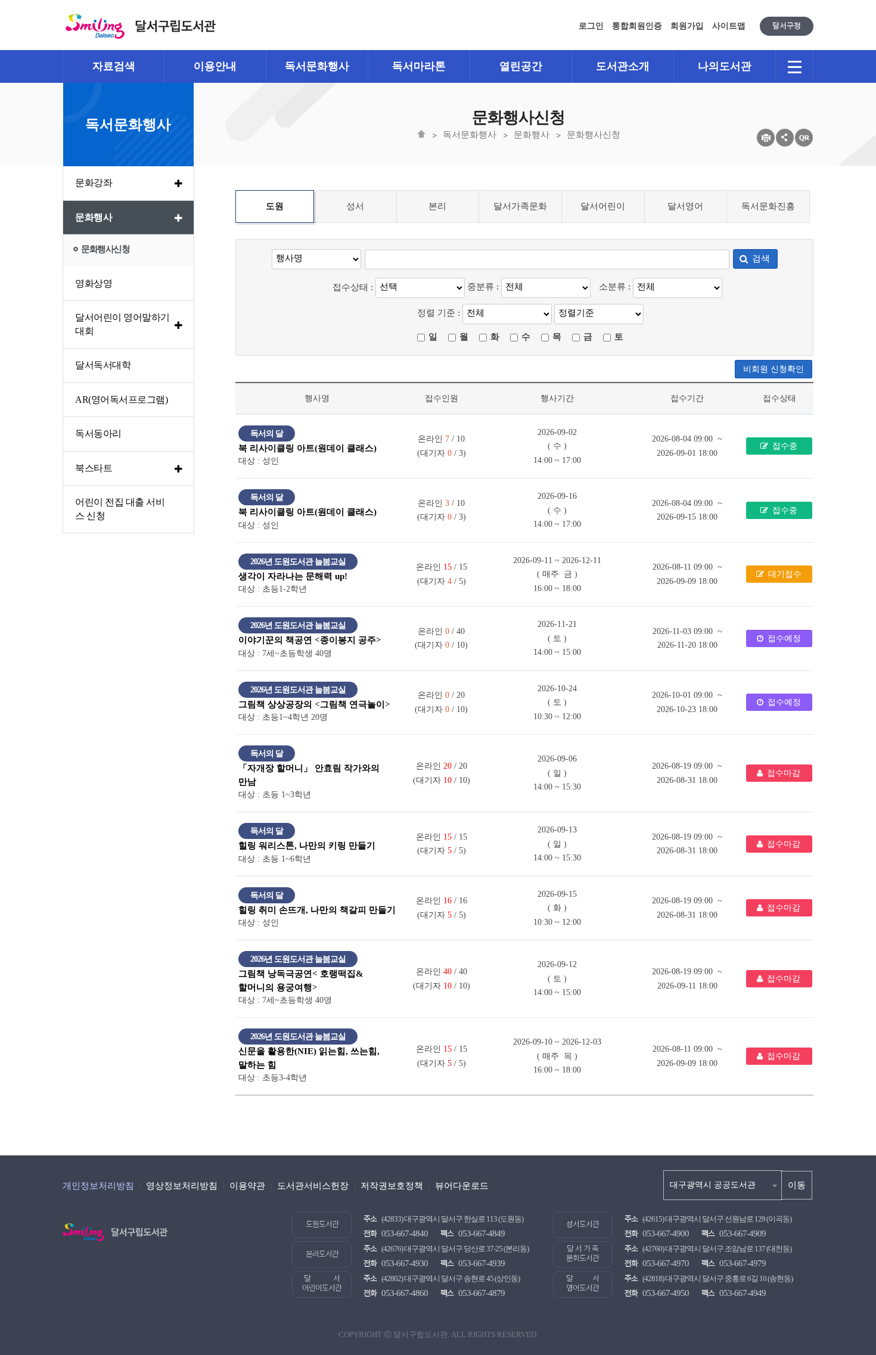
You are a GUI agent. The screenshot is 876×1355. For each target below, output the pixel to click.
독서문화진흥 (768, 206)
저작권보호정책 (392, 1186)
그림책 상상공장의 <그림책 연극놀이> (314, 704)
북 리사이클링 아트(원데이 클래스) (307, 448)
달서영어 (685, 206)
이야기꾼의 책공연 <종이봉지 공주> (309, 640)
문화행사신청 (593, 134)
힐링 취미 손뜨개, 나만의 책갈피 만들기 (317, 910)
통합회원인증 (637, 25)
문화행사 (531, 134)
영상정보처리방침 (182, 1186)
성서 (355, 206)
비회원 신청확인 (773, 369)
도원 (275, 206)
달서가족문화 (520, 206)
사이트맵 (728, 25)
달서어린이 (602, 206)
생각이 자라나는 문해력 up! (292, 576)
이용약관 (247, 1186)
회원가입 (687, 25)
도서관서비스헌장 (313, 1186)
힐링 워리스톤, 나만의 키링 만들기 (306, 845)
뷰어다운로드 (462, 1186)
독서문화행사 (469, 134)
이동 (797, 1185)
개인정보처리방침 (98, 1186)
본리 (437, 206)
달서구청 (786, 26)
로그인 (591, 25)
